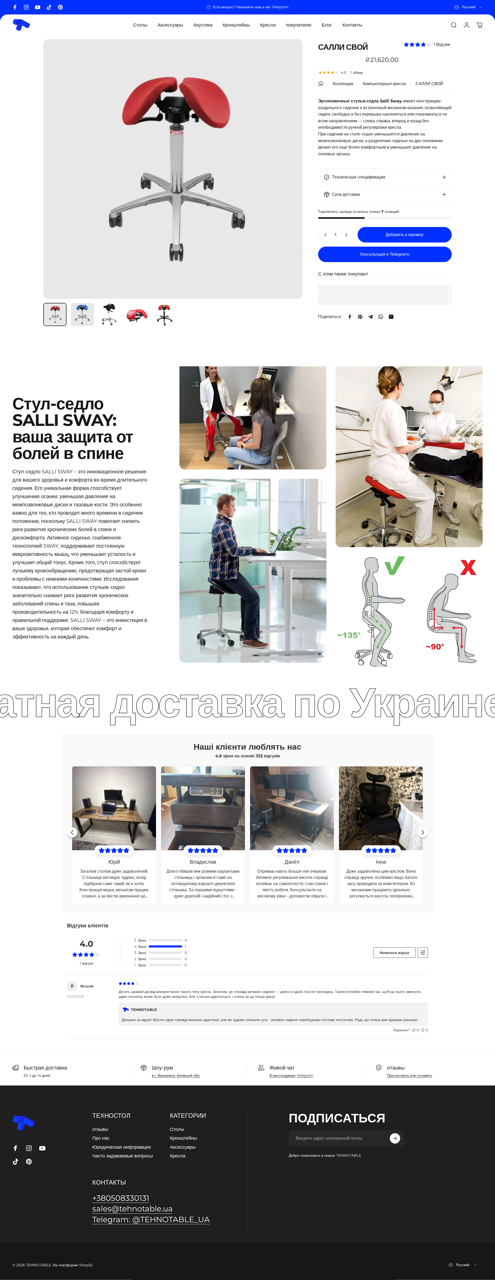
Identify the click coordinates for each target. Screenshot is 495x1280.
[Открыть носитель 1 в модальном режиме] (173, 169)
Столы (177, 1129)
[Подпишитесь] (395, 1138)
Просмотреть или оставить (409, 1075)
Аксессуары (182, 1147)
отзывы (100, 1129)
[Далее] (289, 169)
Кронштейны (183, 1138)
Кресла (177, 1156)
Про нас (101, 1138)
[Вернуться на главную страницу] (320, 83)
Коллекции (343, 83)
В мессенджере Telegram (291, 1075)
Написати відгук (394, 952)
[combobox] (468, 7)
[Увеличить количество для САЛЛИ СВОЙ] (347, 234)
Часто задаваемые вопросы (122, 1156)
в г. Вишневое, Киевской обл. (176, 1075)
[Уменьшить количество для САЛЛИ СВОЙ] (324, 234)
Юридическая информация (121, 1147)
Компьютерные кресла (384, 83)
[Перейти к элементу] (55, 314)
